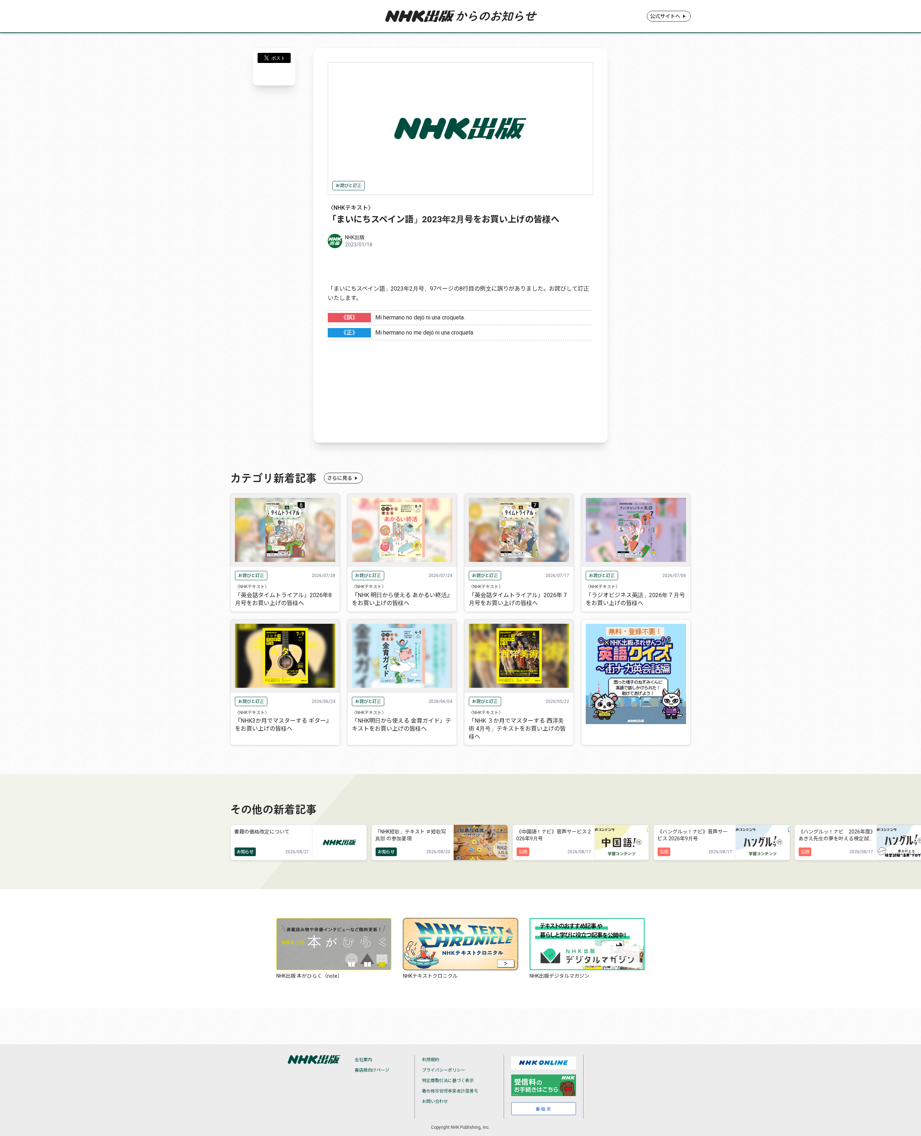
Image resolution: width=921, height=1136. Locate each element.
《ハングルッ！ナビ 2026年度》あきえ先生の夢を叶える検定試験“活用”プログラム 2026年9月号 (835, 835)
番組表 (544, 1109)
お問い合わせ (435, 1101)
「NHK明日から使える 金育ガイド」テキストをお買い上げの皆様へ (401, 724)
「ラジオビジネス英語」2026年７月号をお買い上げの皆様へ (635, 599)
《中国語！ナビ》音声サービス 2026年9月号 (553, 835)
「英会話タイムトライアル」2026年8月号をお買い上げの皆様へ (283, 599)
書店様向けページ (372, 1070)
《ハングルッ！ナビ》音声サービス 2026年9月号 (692, 835)
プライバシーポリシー (443, 1070)
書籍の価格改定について (262, 832)
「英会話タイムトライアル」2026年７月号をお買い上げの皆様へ (518, 599)
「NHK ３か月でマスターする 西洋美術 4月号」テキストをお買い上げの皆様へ (517, 728)
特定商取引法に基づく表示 (448, 1080)
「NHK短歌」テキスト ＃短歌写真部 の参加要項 (410, 835)
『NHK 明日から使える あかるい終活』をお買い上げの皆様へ (401, 599)
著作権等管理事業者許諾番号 (450, 1091)
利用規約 (430, 1059)
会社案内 (363, 1059)
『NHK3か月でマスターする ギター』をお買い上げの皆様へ (283, 724)
